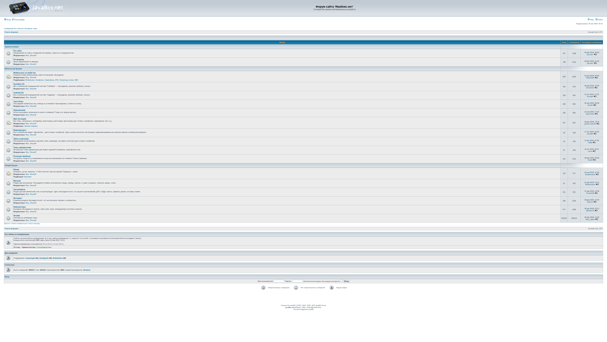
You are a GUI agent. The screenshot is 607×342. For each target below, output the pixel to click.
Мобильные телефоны (34, 80)
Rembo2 (86, 270)
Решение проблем (22, 156)
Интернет (17, 198)
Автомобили (19, 189)
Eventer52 (590, 88)
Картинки (27, 177)
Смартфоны (49, 80)
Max (27, 55)
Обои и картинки (21, 139)
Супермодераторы (44, 247)
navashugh (30, 258)
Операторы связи (66, 80)
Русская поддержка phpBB (304, 309)
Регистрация (19, 20)
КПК (56, 80)
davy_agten (590, 219)
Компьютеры (19, 207)
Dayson (590, 202)
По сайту (17, 51)
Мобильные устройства (24, 73)
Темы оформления (22, 147)
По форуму (18, 59)
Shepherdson (590, 174)
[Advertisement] (303, 297)
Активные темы (31, 28)
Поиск (600, 20)
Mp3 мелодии (19, 119)
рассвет (590, 54)
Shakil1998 (590, 78)
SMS (76, 80)
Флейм (16, 216)
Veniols (590, 105)
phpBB (292, 305)
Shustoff (33, 55)
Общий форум (11, 165)
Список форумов (11, 32)
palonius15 (590, 211)
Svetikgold (43, 258)
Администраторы (29, 247)
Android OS (18, 93)
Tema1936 (590, 193)
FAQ (592, 20)
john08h (590, 134)
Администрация (12, 47)
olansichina (590, 114)
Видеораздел (19, 130)
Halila (590, 142)
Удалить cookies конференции (15, 223)
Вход (8, 20)
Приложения (19, 110)
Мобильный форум (13, 69)
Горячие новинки (30, 126)
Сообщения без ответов (13, 28)
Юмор (16, 169)
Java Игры (18, 101)
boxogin (590, 96)
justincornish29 (590, 124)
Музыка (17, 181)
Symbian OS (19, 84)
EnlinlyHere (57, 258)
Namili (590, 160)
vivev (590, 151)
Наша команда (34, 223)
